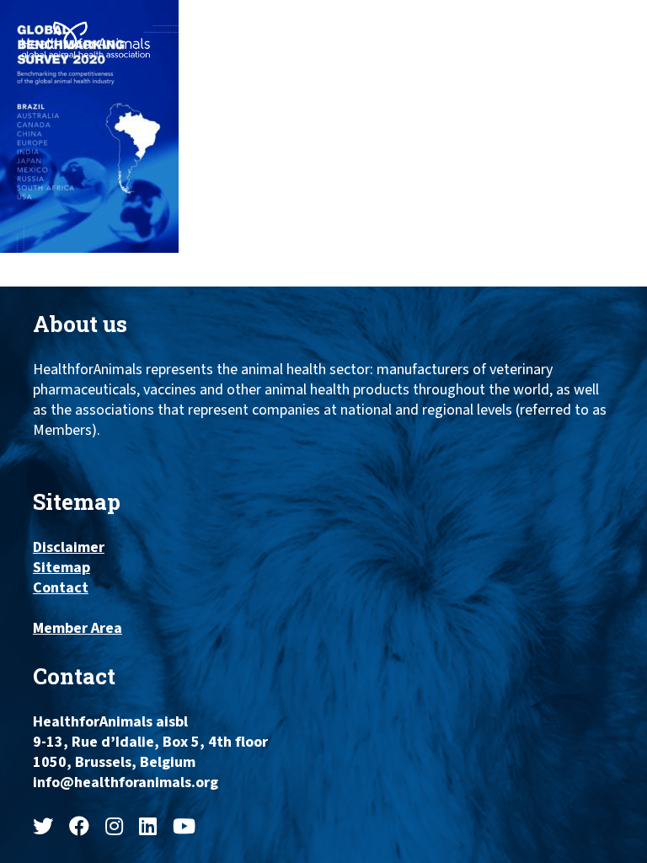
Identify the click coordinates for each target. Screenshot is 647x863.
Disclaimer (68, 548)
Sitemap (61, 568)
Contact (60, 588)
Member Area (77, 629)
